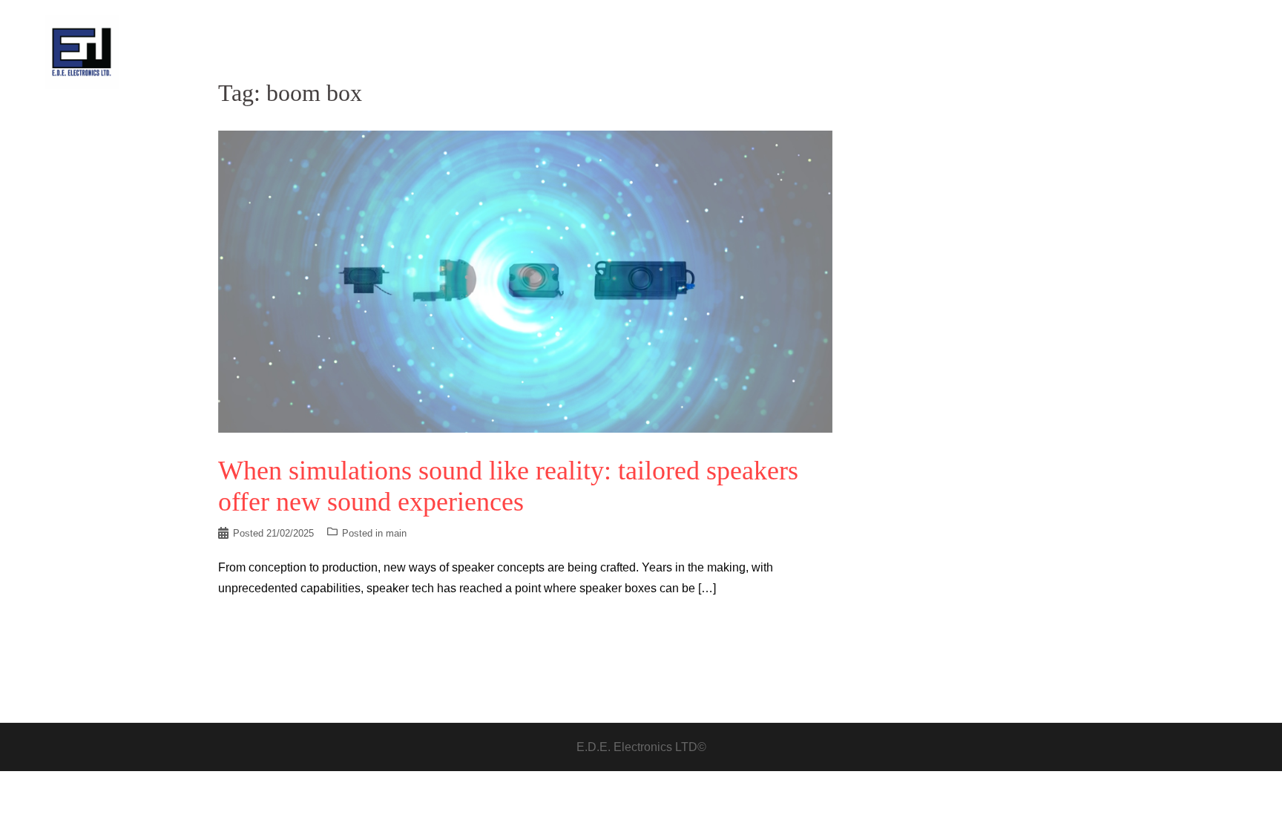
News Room (937, 51)
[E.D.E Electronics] (82, 51)
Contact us (1205, 51)
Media (1150, 51)
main (396, 533)
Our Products (1088, 51)
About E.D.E (1011, 51)
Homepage (869, 51)
